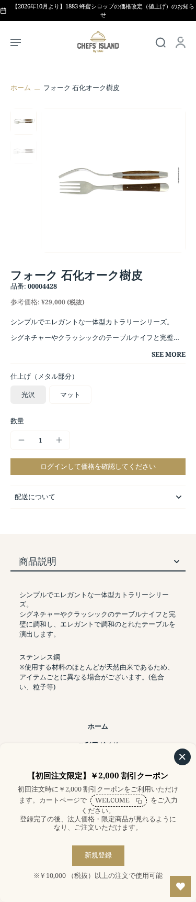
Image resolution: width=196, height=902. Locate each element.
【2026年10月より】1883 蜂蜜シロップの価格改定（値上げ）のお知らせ (103, 10)
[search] (160, 41)
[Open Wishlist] (180, 886)
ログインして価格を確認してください (98, 466)
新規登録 (98, 855)
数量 (17, 420)
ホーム (20, 87)
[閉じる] (182, 756)
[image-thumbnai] (23, 121)
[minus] (21, 440)
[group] (113, 180)
